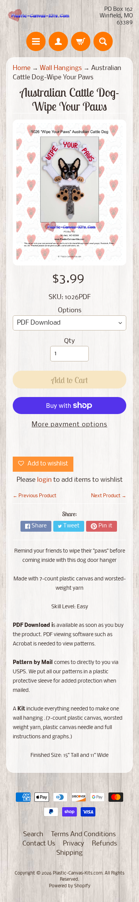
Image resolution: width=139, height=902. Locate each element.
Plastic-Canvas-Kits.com (77, 873)
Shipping (69, 853)
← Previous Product (34, 495)
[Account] (58, 41)
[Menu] (36, 41)
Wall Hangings (61, 68)
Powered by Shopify (69, 886)
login (44, 480)
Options (69, 310)
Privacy (73, 843)
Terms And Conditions (83, 834)
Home (22, 68)
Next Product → (108, 495)
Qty (69, 341)
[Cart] (80, 41)
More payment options (69, 424)
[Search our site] (103, 41)
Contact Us (38, 843)
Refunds (104, 843)
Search (33, 834)
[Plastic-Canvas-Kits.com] (38, 16)
